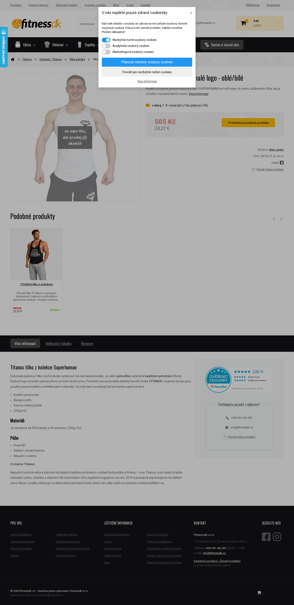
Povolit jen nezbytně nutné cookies (147, 72)
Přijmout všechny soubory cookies (147, 62)
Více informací (147, 81)
